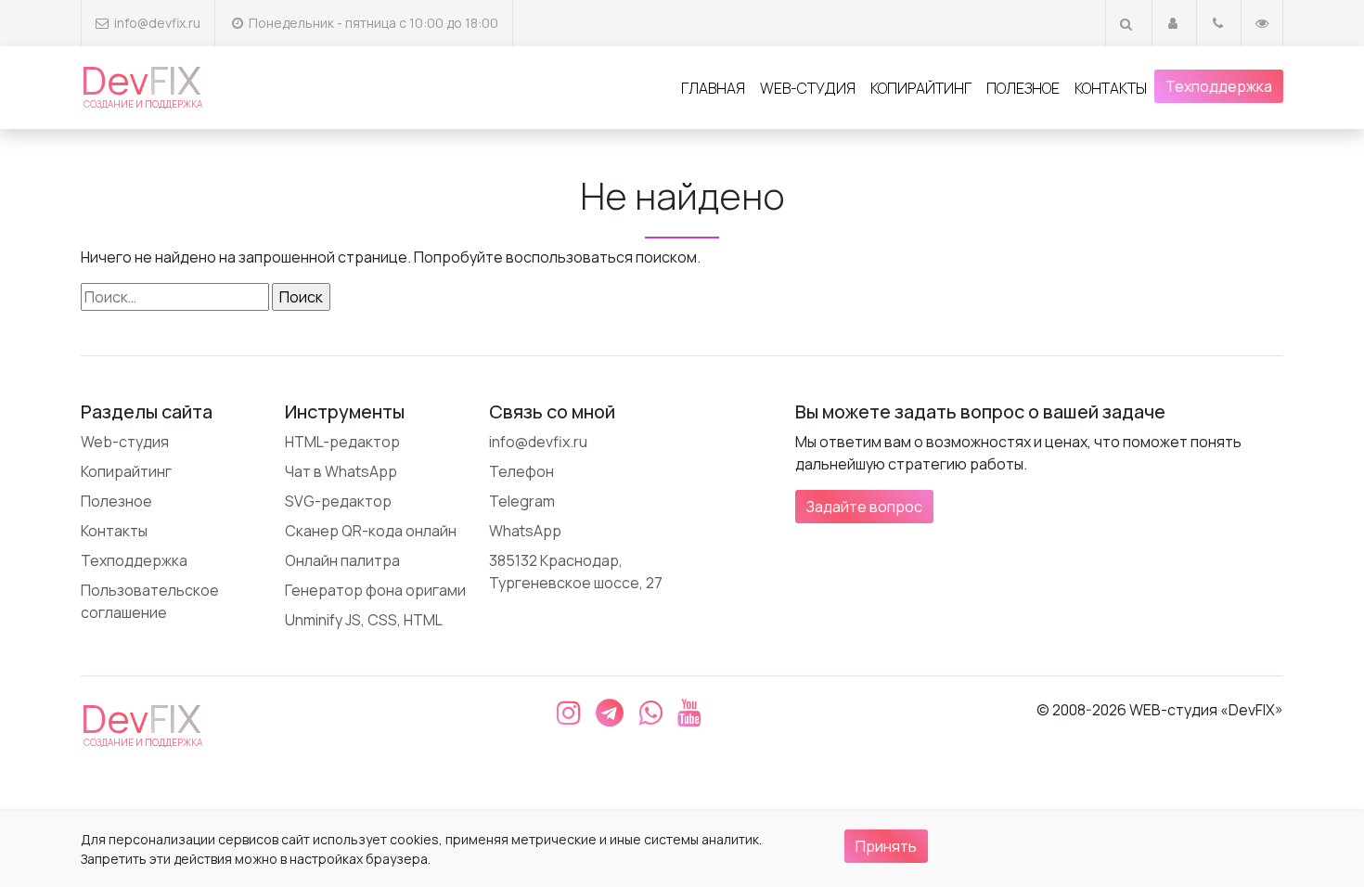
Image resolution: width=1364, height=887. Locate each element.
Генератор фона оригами (375, 590)
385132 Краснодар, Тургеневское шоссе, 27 (576, 571)
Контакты (1110, 88)
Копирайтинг (921, 88)
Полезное (1023, 88)
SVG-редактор (338, 501)
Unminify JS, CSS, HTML (364, 620)
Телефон (521, 471)
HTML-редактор (342, 441)
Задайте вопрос (864, 506)
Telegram (522, 501)
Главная (713, 88)
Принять (886, 846)
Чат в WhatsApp (341, 471)
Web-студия (808, 88)
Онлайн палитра (342, 560)
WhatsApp (525, 531)
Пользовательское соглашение (150, 601)
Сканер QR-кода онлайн (371, 531)
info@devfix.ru (157, 23)
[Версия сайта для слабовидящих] (1261, 23)
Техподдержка (1218, 86)
